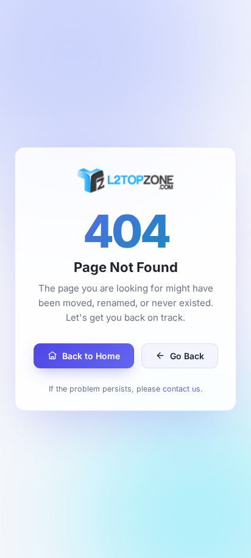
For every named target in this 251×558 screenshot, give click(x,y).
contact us (181, 388)
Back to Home (91, 356)
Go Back (187, 356)
